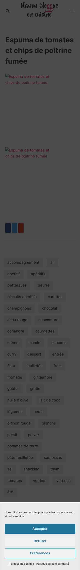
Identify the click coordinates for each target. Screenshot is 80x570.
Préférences (40, 553)
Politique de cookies (21, 563)
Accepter (40, 529)
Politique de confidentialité (52, 563)
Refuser (40, 541)
